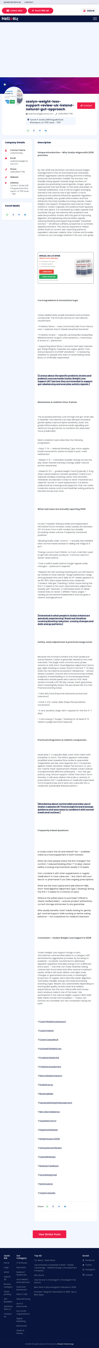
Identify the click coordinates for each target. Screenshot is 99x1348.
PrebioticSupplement (50, 1066)
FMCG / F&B (21, 1294)
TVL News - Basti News (44, 1260)
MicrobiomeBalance (49, 1111)
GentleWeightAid (48, 1174)
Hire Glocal (39, 1275)
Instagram (90, 1269)
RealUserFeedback (49, 1165)
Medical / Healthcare (21, 1273)
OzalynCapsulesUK (48, 1039)
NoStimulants (46, 1183)
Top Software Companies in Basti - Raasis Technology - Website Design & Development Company (55, 1268)
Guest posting (7, 1293)
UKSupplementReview (50, 1147)
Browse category (8, 1285)
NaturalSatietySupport (50, 1075)
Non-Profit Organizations (23, 1312)
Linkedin (89, 1275)
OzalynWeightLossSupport (52, 1021)
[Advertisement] (49, 46)
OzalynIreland (46, 1030)
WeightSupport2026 (49, 1138)
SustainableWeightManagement (55, 1102)
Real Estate (21, 1326)
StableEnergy (46, 1084)
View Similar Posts (50, 1234)
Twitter (88, 1265)
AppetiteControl (47, 1120)
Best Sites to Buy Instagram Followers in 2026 (55, 1287)
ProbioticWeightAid (49, 1057)
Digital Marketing (21, 1320)
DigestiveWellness (48, 1129)
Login (6, 1267)
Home (6, 1263)
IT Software (21, 1263)
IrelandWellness (47, 1156)
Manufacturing (23, 1299)
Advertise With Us (12, 2)
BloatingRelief (46, 1093)
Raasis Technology (66, 1344)
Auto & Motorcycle (21, 1305)
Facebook (90, 1260)
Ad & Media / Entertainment (23, 1281)
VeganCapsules (47, 1192)
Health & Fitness (20, 1332)
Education (21, 1267)
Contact (29, 2)
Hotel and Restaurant (21, 1288)
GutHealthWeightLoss (50, 1048)
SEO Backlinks (8, 1300)
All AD (6, 1272)
